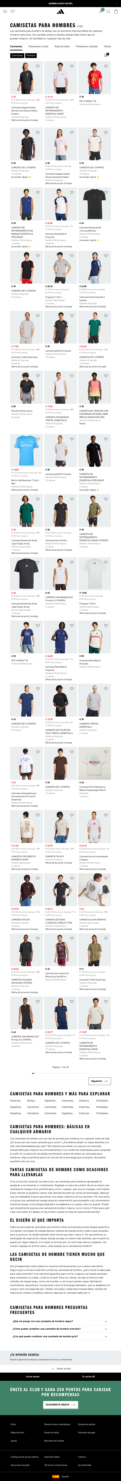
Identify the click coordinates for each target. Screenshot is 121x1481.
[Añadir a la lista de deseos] (37, 67)
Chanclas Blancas (84, 1107)
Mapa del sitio (17, 1433)
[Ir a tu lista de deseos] (12, 11)
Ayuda (14, 1441)
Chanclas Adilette (15, 1101)
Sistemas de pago (86, 1433)
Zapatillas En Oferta (52, 1101)
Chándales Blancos (102, 1101)
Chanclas (84, 1113)
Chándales (102, 1107)
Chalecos (84, 1101)
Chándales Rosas (102, 1113)
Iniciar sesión (33, 1377)
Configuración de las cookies (24, 1457)
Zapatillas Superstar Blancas (15, 1113)
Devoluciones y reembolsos (57, 1424)
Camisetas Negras (50, 1113)
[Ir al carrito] (116, 11)
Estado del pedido (86, 1424)
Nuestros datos (51, 1433)
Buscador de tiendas (54, 1441)
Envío (13, 1424)
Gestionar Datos (52, 1457)
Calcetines (33, 1113)
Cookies (82, 1457)
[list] (60, 46)
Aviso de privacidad (20, 1465)
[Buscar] (108, 11)
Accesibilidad (84, 1465)
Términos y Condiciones (55, 1465)
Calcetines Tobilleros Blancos (33, 1107)
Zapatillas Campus (67, 1113)
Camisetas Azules (50, 1107)
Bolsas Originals (32, 1101)
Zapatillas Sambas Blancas (15, 1107)
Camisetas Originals (67, 1101)
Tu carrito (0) (88, 1377)
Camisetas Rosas (67, 1107)
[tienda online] (60, 13)
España (65, 1476)
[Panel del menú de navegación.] (5, 11)
